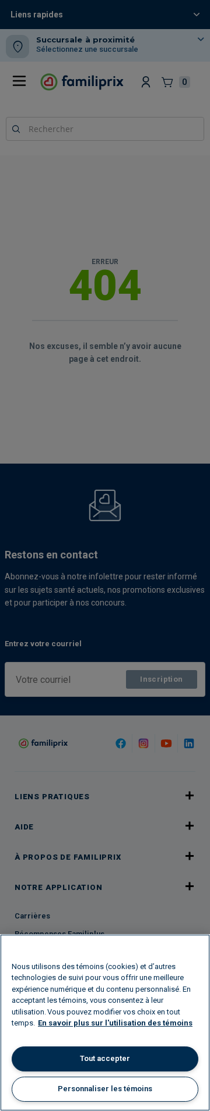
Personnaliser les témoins (105, 1088)
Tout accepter (105, 1058)
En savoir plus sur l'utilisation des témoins (115, 1023)
